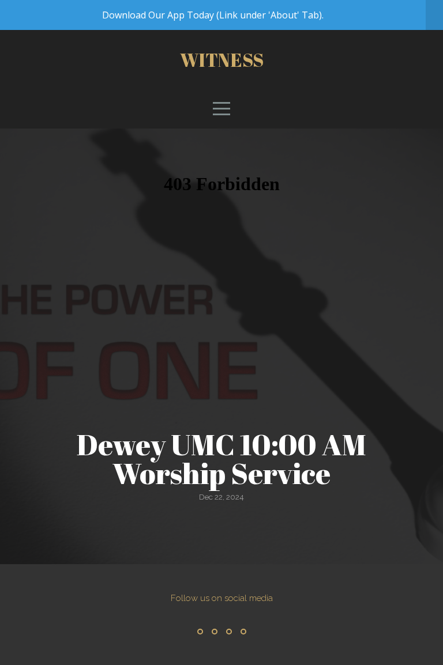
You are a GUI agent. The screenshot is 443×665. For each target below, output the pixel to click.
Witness (222, 59)
